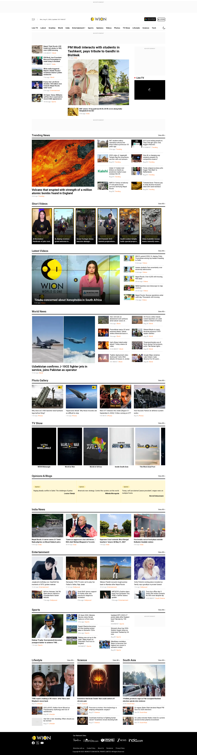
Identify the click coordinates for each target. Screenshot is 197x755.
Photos (117, 28)
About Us (101, 748)
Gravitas (52, 28)
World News (39, 311)
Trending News (41, 135)
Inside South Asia (121, 467)
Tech (154, 28)
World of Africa (96, 467)
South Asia (129, 660)
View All (161, 135)
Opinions (99, 28)
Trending (41, 196)
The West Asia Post (147, 467)
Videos (43, 303)
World (60, 28)
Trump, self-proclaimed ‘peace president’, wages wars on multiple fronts (142, 492)
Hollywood (144, 587)
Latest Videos (40, 250)
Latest (43, 28)
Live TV (35, 28)
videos (109, 28)
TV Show (126, 28)
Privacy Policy (120, 748)
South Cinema (160, 598)
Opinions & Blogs (42, 476)
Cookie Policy (91, 748)
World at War (70, 467)
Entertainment (78, 28)
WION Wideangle (44, 467)
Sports (90, 28)
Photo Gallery (40, 380)
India (67, 28)
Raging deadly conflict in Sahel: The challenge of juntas (53, 491)
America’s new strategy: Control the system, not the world (98, 491)
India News (38, 509)
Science (146, 28)
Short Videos (40, 203)
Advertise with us (78, 748)
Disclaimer (109, 748)
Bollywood (76, 587)
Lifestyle (136, 28)
